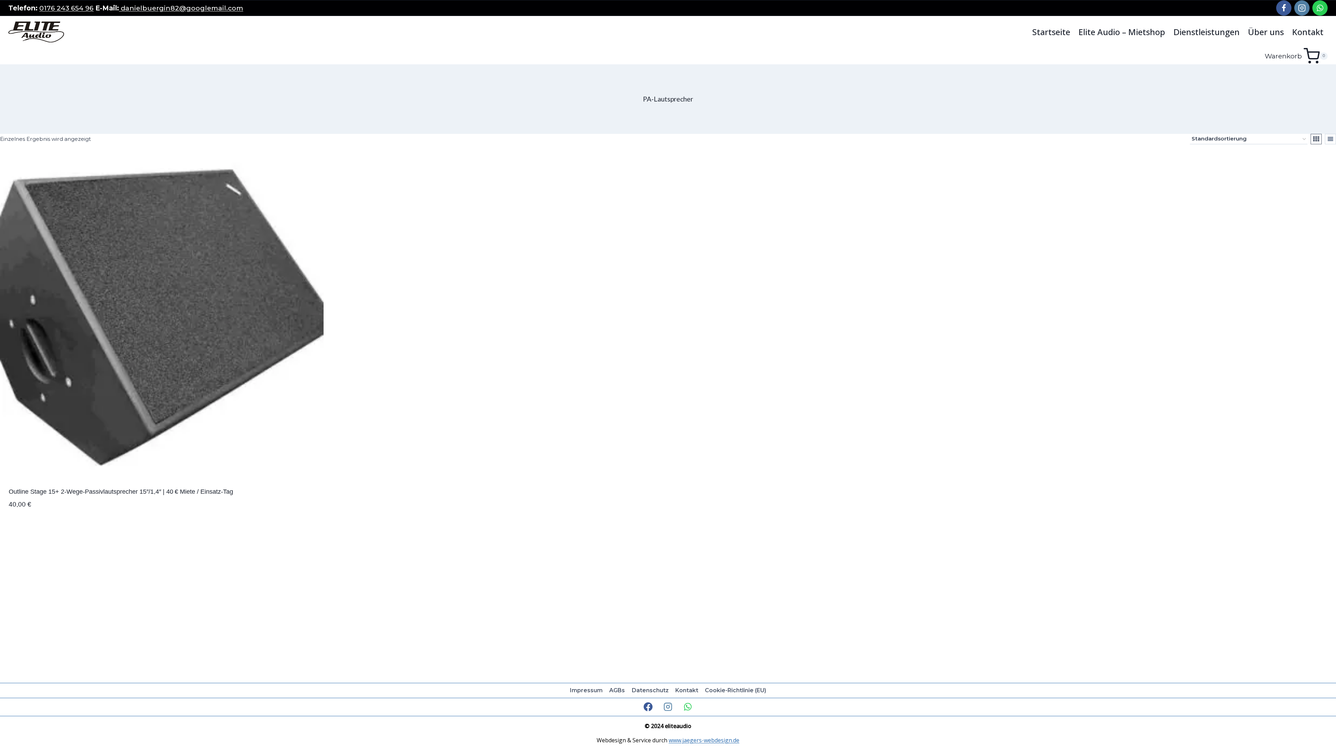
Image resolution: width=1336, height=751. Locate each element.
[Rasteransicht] (1316, 139)
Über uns (1266, 32)
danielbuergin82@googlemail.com (181, 8)
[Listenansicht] (1330, 139)
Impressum (586, 690)
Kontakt (1307, 32)
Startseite (1051, 32)
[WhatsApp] (1320, 8)
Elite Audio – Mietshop (1122, 32)
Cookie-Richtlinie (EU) (735, 690)
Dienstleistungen (1207, 32)
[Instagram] (1302, 8)
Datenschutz (650, 690)
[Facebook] (1283, 8)
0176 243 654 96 (66, 8)
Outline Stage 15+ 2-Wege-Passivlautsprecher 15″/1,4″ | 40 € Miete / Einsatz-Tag (121, 491)
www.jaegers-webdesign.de (704, 740)
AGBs (617, 690)
